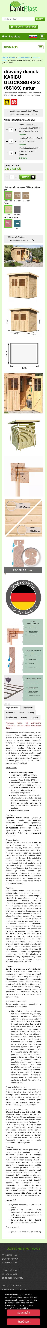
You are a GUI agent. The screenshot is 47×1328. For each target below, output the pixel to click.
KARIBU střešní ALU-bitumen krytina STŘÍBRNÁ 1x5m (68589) (29, 128)
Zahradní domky (23, 58)
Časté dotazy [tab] (11, 717)
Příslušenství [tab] (28, 708)
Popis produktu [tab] (12, 708)
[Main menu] (42, 36)
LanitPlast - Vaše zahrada (23, 6)
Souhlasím (23, 1312)
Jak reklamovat (9, 1274)
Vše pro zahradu (8, 58)
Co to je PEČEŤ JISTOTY (12, 1278)
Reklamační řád (9, 1255)
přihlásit (18, 27)
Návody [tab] (31, 712)
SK (34, 36)
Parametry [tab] (10, 712)
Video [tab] (21, 712)
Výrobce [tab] (34, 717)
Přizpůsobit (23, 1321)
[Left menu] (40, 47)
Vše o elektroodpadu (12, 1286)
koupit (25, 177)
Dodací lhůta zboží (11, 1270)
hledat (39, 19)
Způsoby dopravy (10, 1259)
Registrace (30, 27)
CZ (30, 36)
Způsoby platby (9, 1263)
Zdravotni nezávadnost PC (14, 1289)
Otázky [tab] (24, 717)
